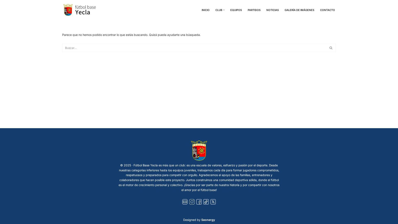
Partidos (254, 10)
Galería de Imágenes (299, 10)
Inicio (206, 10)
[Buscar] (331, 48)
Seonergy (208, 220)
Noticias (272, 10)
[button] (223, 10)
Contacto (327, 10)
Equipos (236, 10)
